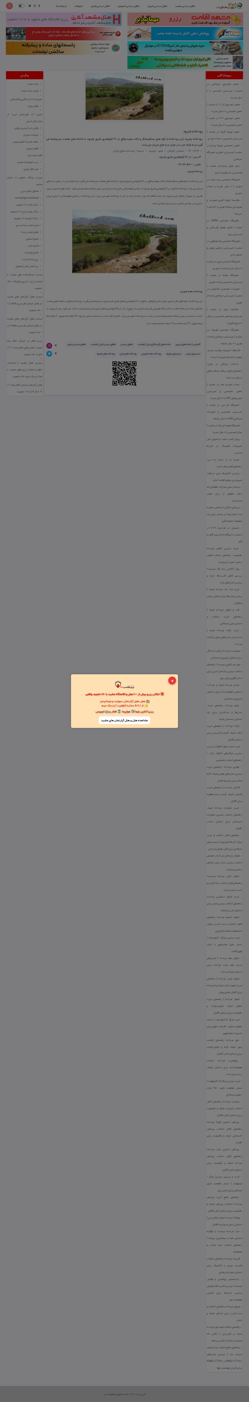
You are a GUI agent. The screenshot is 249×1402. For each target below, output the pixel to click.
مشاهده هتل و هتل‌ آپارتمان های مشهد (124, 720)
